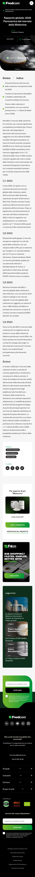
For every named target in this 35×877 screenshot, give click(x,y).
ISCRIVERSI (17, 690)
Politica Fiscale (17, 860)
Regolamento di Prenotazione (17, 864)
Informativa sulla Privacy (17, 853)
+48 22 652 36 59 (17, 759)
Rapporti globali (11, 457)
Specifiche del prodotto (17, 531)
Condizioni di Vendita (17, 868)
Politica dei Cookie (17, 856)
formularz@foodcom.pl (18, 755)
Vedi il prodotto (17, 525)
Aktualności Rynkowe (13, 450)
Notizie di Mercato (12, 453)
